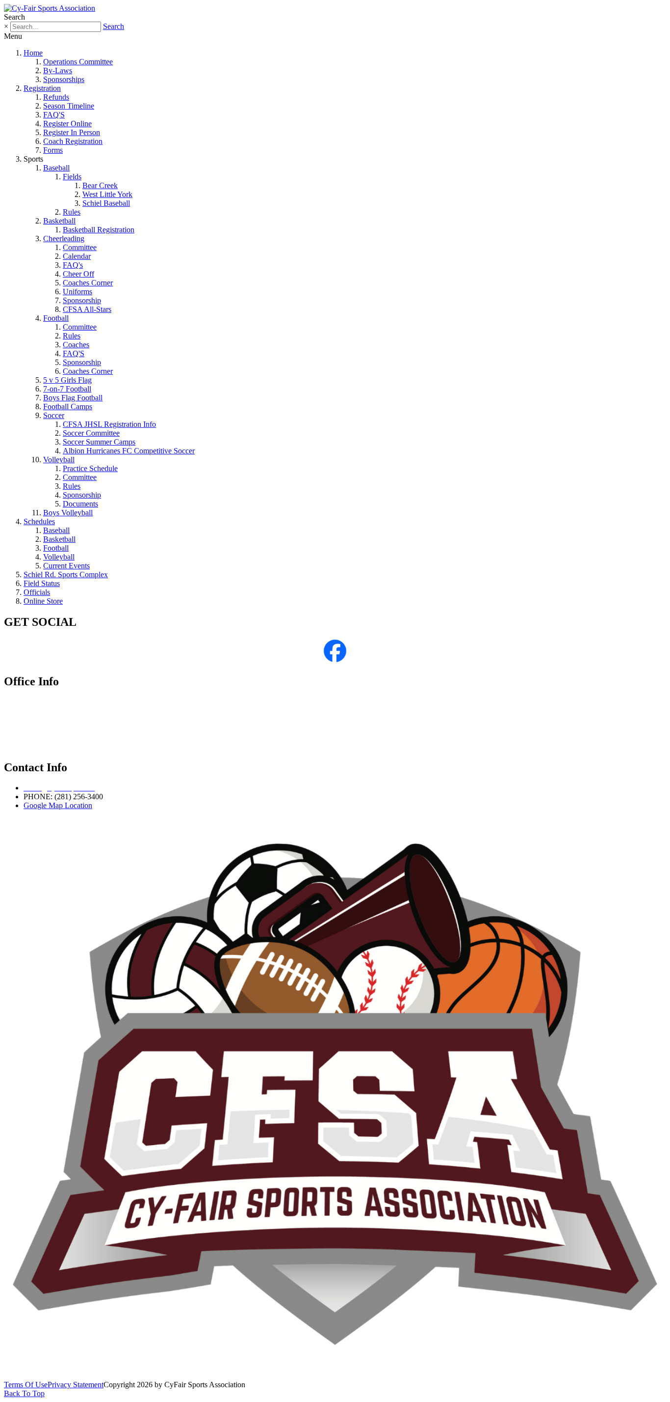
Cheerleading (63, 238)
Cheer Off (78, 274)
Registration (42, 88)
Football (56, 318)
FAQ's (73, 265)
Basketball (59, 221)
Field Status (42, 583)
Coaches (76, 344)
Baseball (56, 168)
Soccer (53, 415)
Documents (80, 504)
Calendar (77, 256)
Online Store (43, 601)
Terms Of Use (26, 1384)
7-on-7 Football (67, 389)
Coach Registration (73, 141)
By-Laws (57, 70)
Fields (72, 176)
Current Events (66, 565)
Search (113, 26)
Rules (71, 212)
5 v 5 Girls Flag (67, 380)
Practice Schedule (90, 468)
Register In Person (71, 132)
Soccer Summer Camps (99, 442)
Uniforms (77, 291)
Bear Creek (100, 185)
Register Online (67, 123)
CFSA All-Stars (87, 309)
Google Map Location (58, 805)
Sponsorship (82, 300)
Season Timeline (68, 106)
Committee (80, 247)
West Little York (107, 194)
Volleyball (59, 459)
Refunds (56, 97)
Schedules (39, 521)
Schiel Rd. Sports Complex (66, 574)
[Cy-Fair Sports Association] (49, 8)
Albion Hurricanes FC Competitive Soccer (129, 451)
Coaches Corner (88, 283)
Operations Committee (78, 61)
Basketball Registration (98, 229)
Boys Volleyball (68, 512)
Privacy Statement (75, 1384)
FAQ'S (54, 115)
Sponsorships (63, 79)
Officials (37, 592)
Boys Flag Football (73, 397)
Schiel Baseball (106, 203)
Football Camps (67, 406)
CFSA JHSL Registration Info (109, 424)
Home (33, 53)
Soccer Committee (91, 433)
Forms (53, 150)
